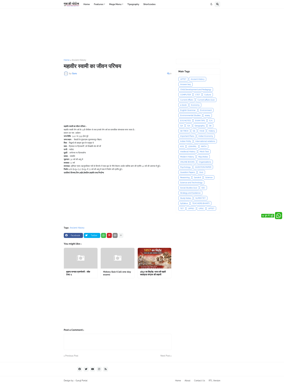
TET (182, 208)
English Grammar (188, 110)
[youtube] (92, 369)
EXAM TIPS (200, 120)
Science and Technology (191, 182)
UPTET (183, 79)
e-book (183, 105)
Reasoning (185, 177)
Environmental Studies (190, 115)
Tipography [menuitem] (133, 4)
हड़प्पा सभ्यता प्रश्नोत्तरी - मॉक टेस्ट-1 (78, 273)
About (187, 380)
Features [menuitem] (98, 4)
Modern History (187, 157)
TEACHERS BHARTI (201, 203)
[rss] (105, 369)
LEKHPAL (192, 146)
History (212, 131)
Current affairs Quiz (206, 100)
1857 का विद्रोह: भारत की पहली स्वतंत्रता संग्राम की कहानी (153, 273)
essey (207, 115)
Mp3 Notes (203, 157)
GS (194, 131)
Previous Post (71, 356)
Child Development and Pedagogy (195, 89)
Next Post (165, 356)
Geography (200, 126)
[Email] (115, 235)
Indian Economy (206, 136)
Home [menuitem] (86, 4)
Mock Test (204, 151)
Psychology (185, 167)
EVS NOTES (185, 120)
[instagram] (99, 369)
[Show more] (120, 235)
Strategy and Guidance (190, 193)
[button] (211, 4)
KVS (182, 146)
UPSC (201, 208)
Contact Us (199, 380)
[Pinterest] (109, 235)
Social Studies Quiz (188, 188)
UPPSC (191, 208)
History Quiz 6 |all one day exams (117, 273)
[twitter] (86, 369)
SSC (203, 188)
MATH (203, 146)
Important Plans (187, 136)
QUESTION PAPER (203, 167)
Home (67, 60)
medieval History (187, 151)
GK (210, 126)
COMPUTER (185, 95)
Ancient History (79, 60)
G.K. (188, 126)
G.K (181, 126)
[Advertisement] (142, 34)
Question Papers (187, 172)
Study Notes (185, 198)
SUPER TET (200, 198)
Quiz (201, 172)
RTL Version (214, 380)
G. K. (211, 120)
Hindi (202, 131)
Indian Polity (185, 141)
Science (209, 177)
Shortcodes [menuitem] (149, 4)
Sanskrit (197, 177)
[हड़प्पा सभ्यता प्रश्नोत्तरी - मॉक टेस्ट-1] (80, 258)
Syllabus (184, 203)
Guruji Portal (81, 380)
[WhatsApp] (103, 235)
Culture (207, 95)
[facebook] (79, 369)
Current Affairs (186, 100)
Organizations (205, 162)
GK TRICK (184, 131)
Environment (206, 110)
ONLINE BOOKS (187, 162)
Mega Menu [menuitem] (115, 4)
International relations (205, 141)
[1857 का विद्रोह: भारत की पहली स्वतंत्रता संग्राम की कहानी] (154, 258)
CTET (197, 95)
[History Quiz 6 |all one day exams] (117, 258)
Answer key (185, 84)
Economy (195, 105)
